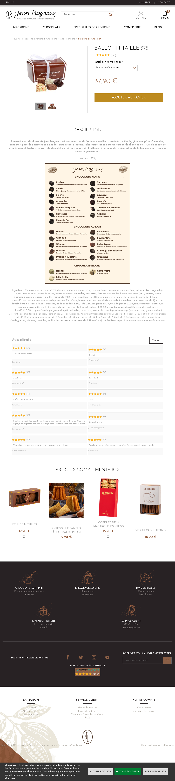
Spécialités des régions (92, 27)
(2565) (96, 674)
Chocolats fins (67, 39)
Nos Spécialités (31, 711)
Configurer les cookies (144, 711)
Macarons (21, 27)
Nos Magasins (30, 714)
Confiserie (132, 27)
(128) (113, 55)
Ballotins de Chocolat (89, 39)
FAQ (87, 718)
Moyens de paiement (87, 711)
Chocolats (51, 27)
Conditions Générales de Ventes (87, 714)
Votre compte (144, 707)
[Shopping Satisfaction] (87, 670)
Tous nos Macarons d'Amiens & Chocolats (34, 39)
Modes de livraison (87, 707)
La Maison (30, 707)
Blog (158, 27)
